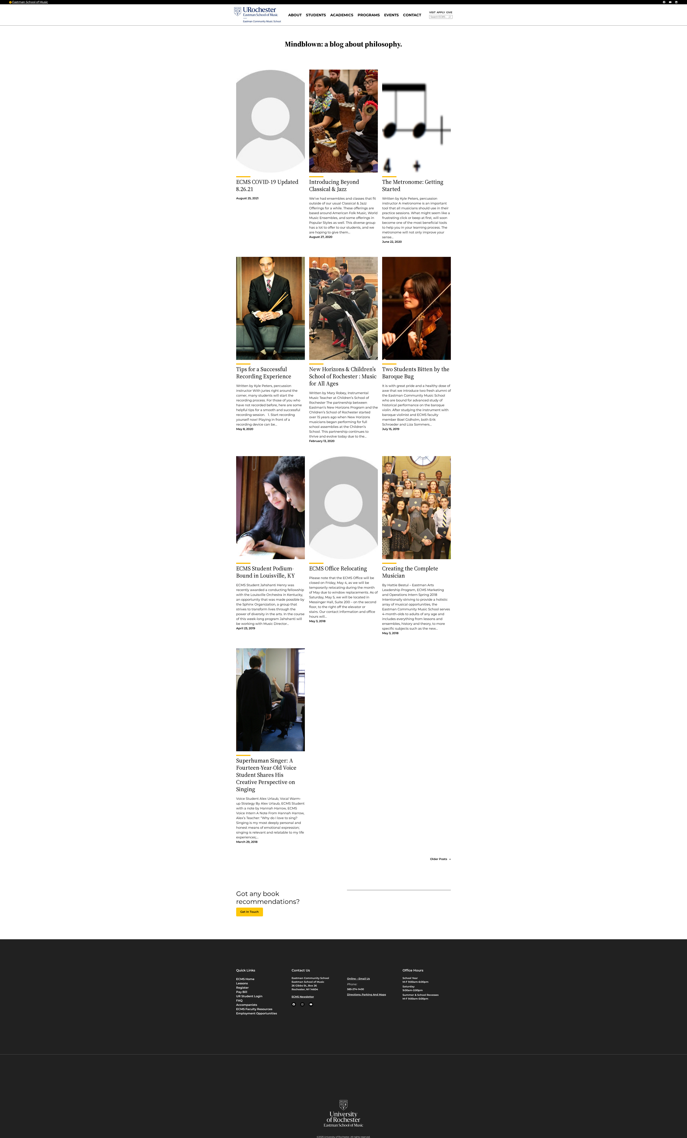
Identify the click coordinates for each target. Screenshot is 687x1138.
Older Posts (440, 859)
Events (391, 15)
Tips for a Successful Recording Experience (263, 373)
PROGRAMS (369, 15)
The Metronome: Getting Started (412, 185)
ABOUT (295, 15)
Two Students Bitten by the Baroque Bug (415, 373)
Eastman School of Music (30, 2)
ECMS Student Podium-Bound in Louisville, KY (265, 572)
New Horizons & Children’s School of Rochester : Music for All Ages (343, 376)
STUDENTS (316, 15)
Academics (341, 15)
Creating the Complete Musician (410, 572)
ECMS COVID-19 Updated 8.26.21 (267, 185)
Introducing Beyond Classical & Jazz (334, 185)
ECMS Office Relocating (338, 568)
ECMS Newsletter (303, 996)
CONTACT (412, 15)
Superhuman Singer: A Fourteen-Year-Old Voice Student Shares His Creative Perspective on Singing (266, 775)
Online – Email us (358, 978)
